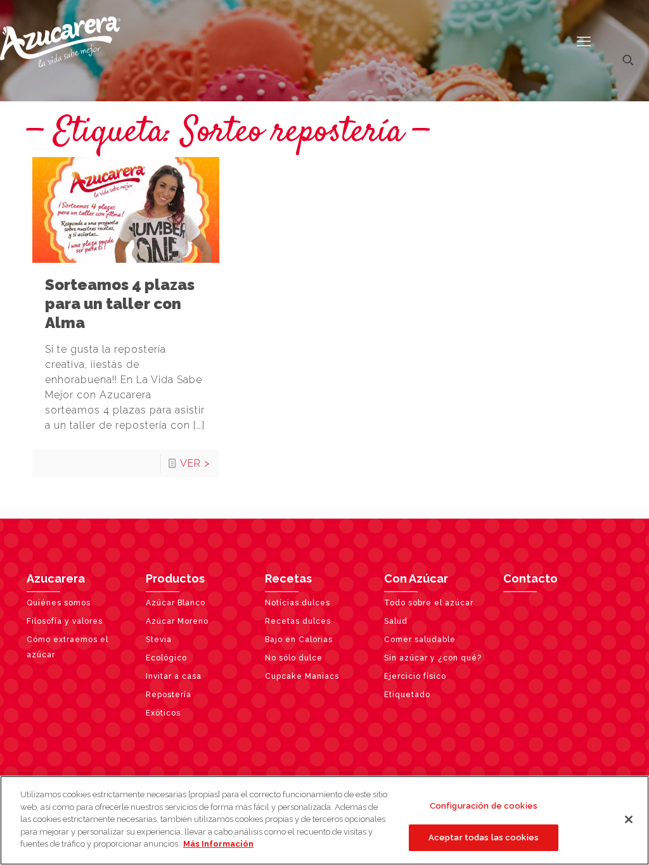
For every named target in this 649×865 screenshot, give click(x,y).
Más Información (218, 844)
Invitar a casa (174, 676)
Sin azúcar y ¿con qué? (433, 657)
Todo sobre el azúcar (428, 602)
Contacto (530, 578)
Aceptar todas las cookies (483, 837)
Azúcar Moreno (177, 621)
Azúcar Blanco (175, 602)
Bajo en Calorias (299, 639)
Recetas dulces (298, 621)
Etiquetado (407, 694)
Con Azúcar (416, 578)
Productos (175, 578)
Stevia (159, 639)
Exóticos (163, 713)
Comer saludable (420, 639)
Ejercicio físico (415, 676)
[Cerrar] (629, 819)
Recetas (288, 578)
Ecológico (166, 657)
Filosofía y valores (65, 621)
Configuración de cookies (483, 806)
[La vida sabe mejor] (60, 41)
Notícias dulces (297, 602)
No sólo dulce (294, 657)
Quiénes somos (59, 602)
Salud (396, 621)
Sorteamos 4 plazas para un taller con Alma (120, 303)
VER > (195, 463)
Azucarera (56, 578)
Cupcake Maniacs (302, 676)
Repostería (168, 694)
